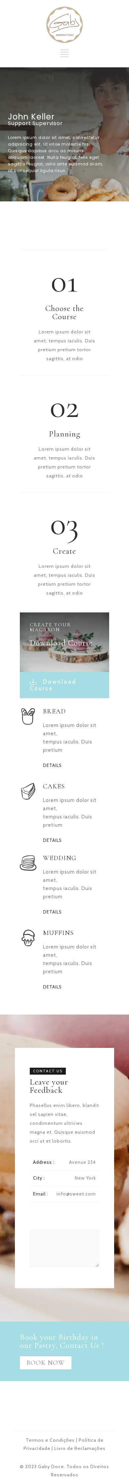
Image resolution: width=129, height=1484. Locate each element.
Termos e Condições (50, 1440)
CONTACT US (48, 1071)
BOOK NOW (45, 1363)
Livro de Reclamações (80, 1448)
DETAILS (52, 765)
